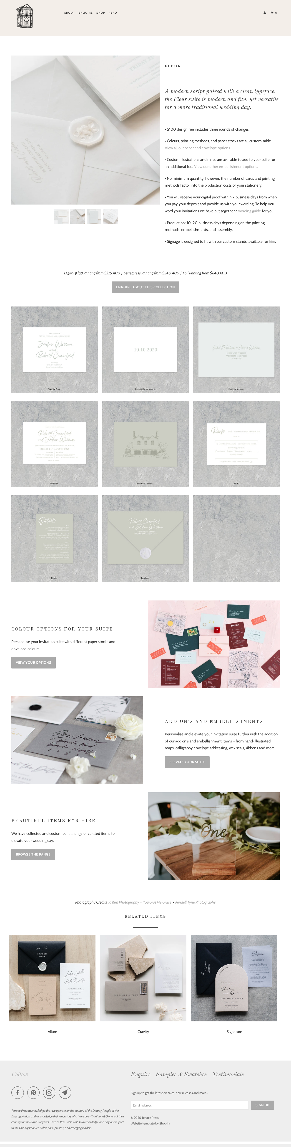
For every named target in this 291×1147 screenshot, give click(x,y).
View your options (33, 663)
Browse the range (33, 854)
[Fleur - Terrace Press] (85, 131)
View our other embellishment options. (226, 166)
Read (113, 12)
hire (272, 241)
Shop (100, 12)
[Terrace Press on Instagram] (50, 1093)
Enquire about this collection (145, 287)
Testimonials (228, 1075)
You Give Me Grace (157, 902)
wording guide (249, 211)
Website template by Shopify (150, 1123)
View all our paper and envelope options (197, 148)
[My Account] (265, 13)
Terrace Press (150, 1118)
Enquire (85, 12)
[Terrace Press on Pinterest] (34, 1093)
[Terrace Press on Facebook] (18, 1093)
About (69, 12)
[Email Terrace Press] (66, 1093)
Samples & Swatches (181, 1075)
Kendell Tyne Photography (195, 902)
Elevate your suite (187, 762)
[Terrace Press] (34, 16)
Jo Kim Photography (123, 902)
